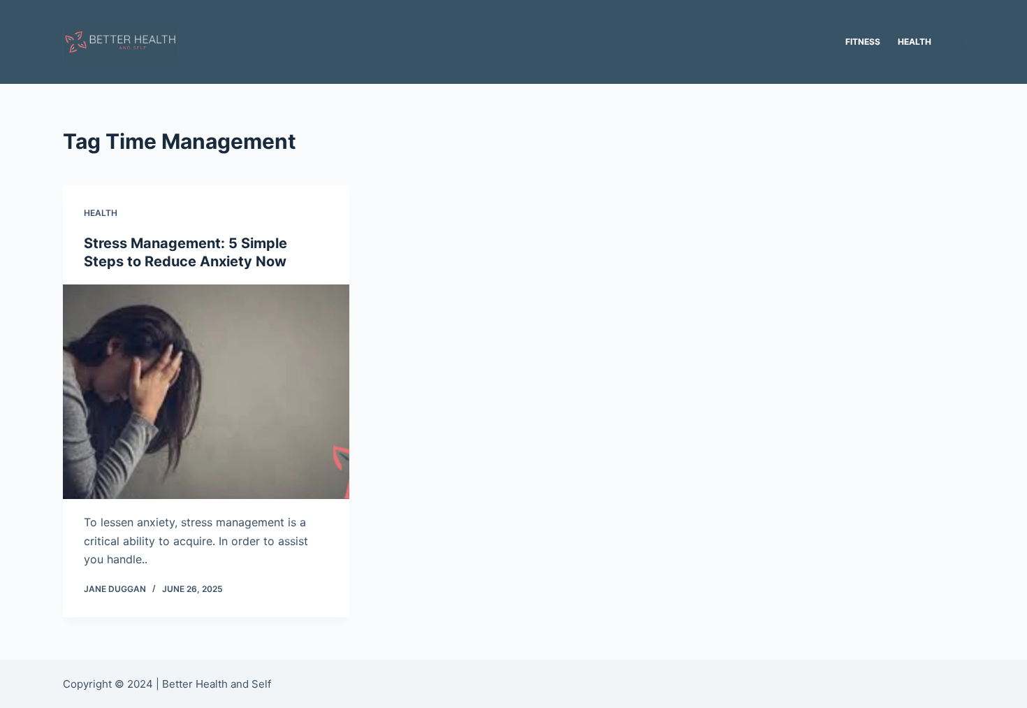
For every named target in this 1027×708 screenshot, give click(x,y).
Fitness (862, 41)
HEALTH (100, 213)
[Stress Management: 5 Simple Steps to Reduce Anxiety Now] (206, 392)
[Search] (959, 42)
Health (914, 41)
